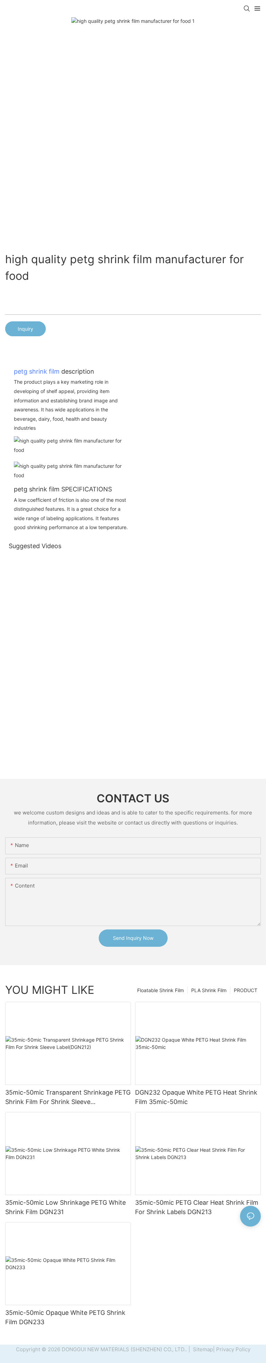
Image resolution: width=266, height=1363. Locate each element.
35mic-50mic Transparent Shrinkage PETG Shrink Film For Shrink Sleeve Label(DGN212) (68, 1097)
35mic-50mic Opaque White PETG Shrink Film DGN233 (65, 1317)
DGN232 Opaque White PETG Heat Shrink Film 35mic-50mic (196, 1097)
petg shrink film (37, 371)
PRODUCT (245, 990)
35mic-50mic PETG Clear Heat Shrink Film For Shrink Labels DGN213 (196, 1207)
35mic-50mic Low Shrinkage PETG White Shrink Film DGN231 (65, 1207)
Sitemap (202, 1349)
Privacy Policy (233, 1349)
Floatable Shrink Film (160, 990)
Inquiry (25, 329)
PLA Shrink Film (209, 990)
